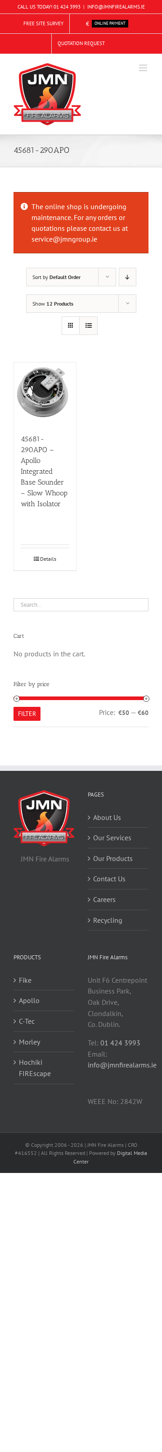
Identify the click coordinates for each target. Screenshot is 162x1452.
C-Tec (27, 1021)
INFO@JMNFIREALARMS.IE (116, 7)
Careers (104, 899)
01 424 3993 (67, 7)
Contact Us (109, 878)
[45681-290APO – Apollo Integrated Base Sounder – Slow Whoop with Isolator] (45, 393)
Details (48, 558)
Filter (27, 714)
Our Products (113, 858)
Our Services (112, 837)
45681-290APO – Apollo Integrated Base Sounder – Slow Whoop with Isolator (44, 471)
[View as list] (88, 325)
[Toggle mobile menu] (143, 68)
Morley (29, 1041)
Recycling (107, 920)
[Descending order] (127, 277)
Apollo (29, 1000)
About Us (107, 817)
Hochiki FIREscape (35, 1068)
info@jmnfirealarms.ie (122, 1064)
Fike (25, 980)
